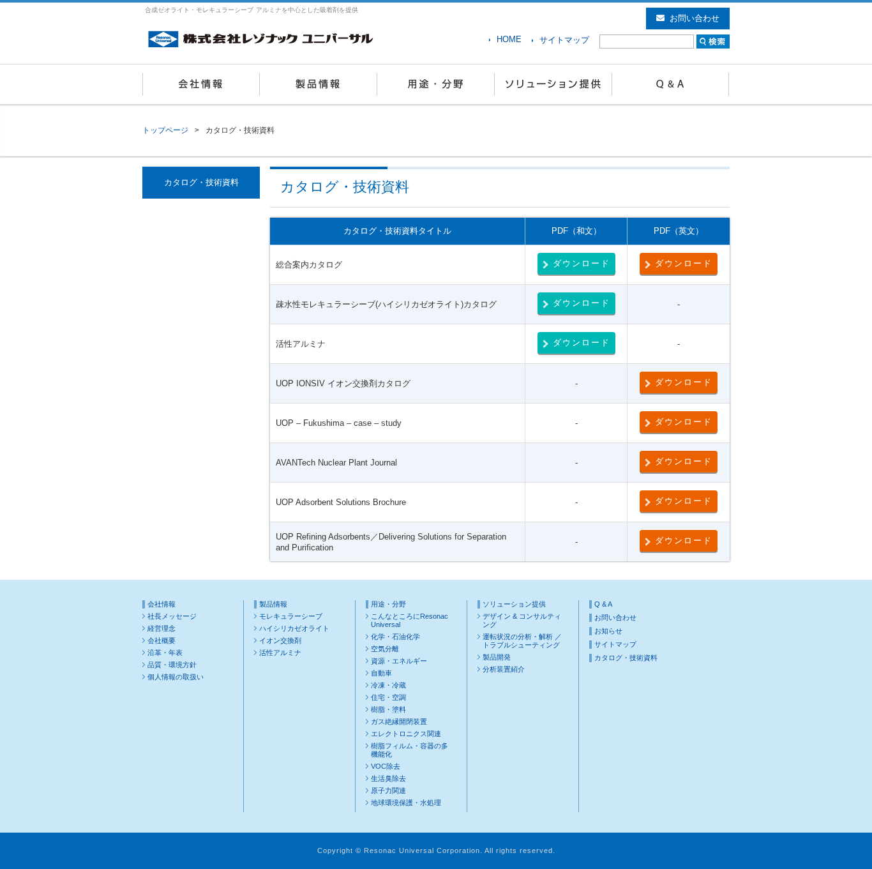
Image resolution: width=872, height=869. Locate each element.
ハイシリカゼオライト (294, 628)
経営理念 (161, 628)
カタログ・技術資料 (626, 657)
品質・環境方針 (172, 665)
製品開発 (497, 657)
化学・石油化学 (395, 636)
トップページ (165, 130)
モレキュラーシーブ (290, 616)
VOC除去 (385, 766)
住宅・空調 (388, 697)
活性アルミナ (280, 652)
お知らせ (608, 631)
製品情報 (318, 84)
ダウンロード (581, 263)
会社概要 (161, 640)
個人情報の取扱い (175, 677)
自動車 (381, 673)
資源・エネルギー (399, 661)
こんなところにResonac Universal (409, 620)
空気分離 (385, 649)
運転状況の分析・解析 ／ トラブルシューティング (522, 641)
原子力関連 (388, 790)
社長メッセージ (172, 616)
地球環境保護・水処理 (406, 802)
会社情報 (201, 84)
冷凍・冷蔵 (388, 685)
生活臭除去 (388, 778)
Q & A (671, 84)
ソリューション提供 (553, 84)
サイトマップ (564, 40)
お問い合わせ (694, 18)
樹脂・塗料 (388, 709)
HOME (509, 39)
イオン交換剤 (280, 640)
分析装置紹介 (504, 669)
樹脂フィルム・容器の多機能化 (409, 750)
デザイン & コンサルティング (522, 620)
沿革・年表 (165, 652)
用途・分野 (436, 84)
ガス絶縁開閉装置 (399, 721)
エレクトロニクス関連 (406, 733)
